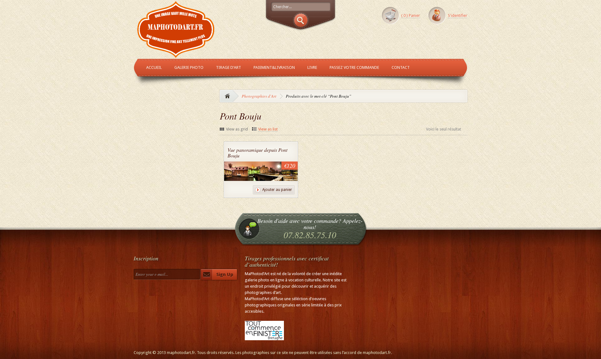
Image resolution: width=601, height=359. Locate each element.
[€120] (262, 178)
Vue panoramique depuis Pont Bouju (257, 152)
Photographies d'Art (259, 96)
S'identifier (457, 15)
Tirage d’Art (228, 67)
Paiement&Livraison (274, 67)
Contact (401, 67)
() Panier (410, 15)
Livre (312, 67)
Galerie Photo (188, 67)
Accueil (154, 67)
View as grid (237, 129)
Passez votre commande (354, 67)
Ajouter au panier (277, 189)
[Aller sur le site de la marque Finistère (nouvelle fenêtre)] (264, 337)
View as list (268, 129)
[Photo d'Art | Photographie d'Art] (176, 55)
